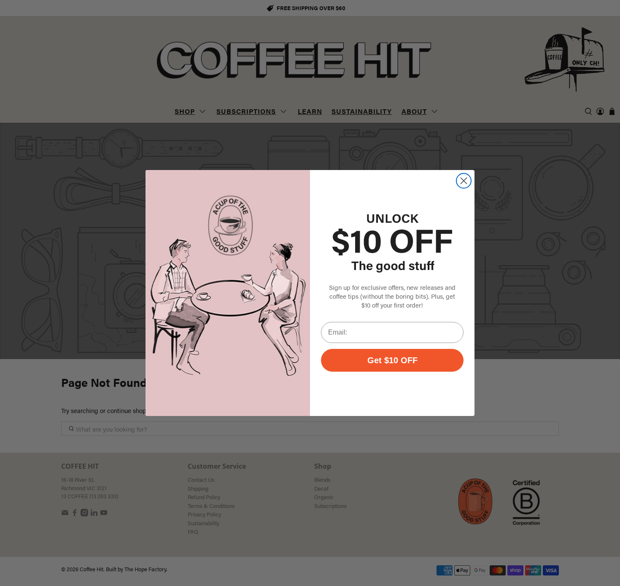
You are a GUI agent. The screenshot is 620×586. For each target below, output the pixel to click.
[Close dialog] (463, 180)
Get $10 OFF (392, 360)
